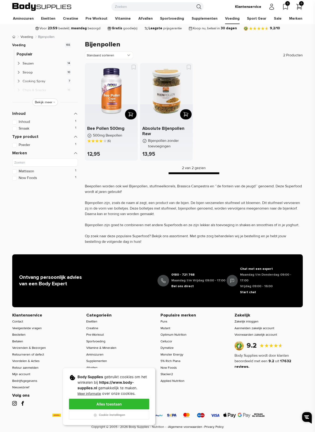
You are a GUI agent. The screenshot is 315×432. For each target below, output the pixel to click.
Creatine (70, 18)
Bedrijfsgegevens (24, 381)
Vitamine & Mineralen (101, 348)
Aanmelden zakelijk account (254, 328)
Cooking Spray (34, 81)
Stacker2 (166, 374)
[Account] (271, 6)
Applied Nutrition (172, 381)
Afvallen (145, 18)
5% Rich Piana (170, 361)
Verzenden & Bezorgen (29, 348)
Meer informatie (89, 393)
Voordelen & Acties (26, 361)
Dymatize (167, 348)
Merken (295, 18)
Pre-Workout (95, 335)
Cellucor (166, 341)
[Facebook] (22, 403)
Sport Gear (256, 18)
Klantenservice (248, 7)
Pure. (164, 321)
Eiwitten (48, 18)
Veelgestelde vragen (27, 328)
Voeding (232, 18)
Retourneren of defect (28, 354)
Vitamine (123, 18)
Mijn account (21, 374)
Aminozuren (23, 18)
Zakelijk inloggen (247, 321)
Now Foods (168, 368)
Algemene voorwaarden (185, 427)
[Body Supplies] (42, 7)
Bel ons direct (182, 286)
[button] (45, 113)
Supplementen (204, 18)
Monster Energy (171, 354)
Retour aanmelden (25, 368)
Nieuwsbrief (20, 387)
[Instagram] (14, 403)
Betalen (17, 341)
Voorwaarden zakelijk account (256, 335)
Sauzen (28, 63)
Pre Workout (96, 18)
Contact (17, 321)
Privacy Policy (214, 427)
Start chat (248, 292)
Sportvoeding (172, 18)
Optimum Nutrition (173, 335)
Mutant (165, 328)
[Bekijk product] (131, 114)
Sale (278, 18)
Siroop (28, 72)
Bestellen (19, 335)
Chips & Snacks (34, 90)
